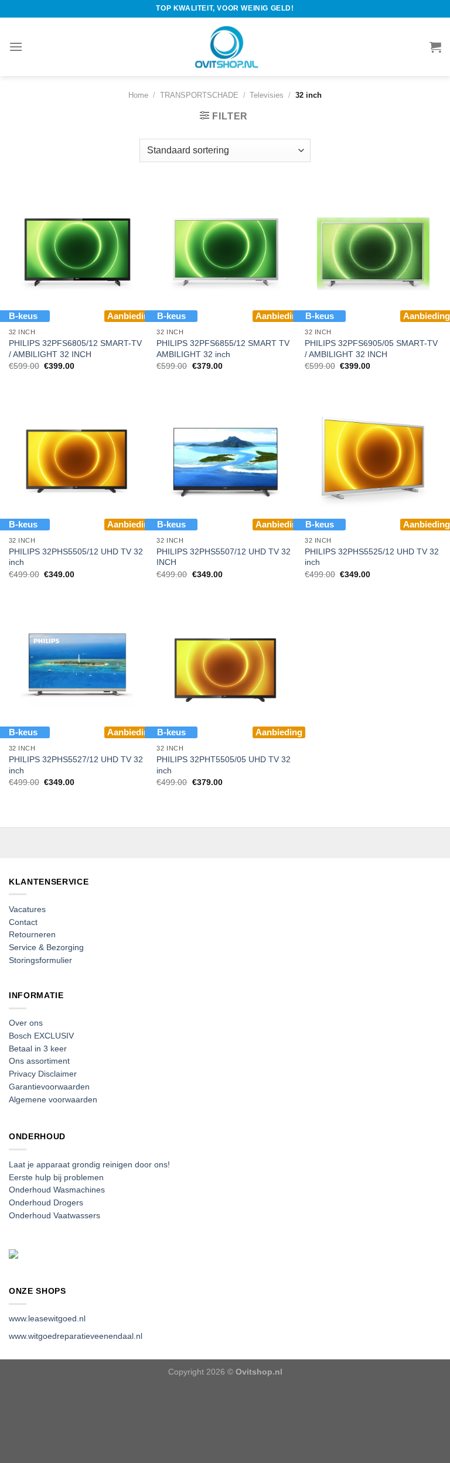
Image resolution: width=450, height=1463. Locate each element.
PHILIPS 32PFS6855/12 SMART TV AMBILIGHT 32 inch (222, 348)
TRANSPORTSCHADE (199, 95)
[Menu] (16, 46)
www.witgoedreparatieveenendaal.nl (75, 1336)
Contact (23, 922)
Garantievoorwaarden (49, 1086)
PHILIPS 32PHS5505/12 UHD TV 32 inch (76, 557)
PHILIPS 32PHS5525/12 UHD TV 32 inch (372, 557)
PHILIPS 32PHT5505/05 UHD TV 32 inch (223, 765)
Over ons (26, 1023)
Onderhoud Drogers (46, 1202)
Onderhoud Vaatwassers (54, 1215)
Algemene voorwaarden (53, 1099)
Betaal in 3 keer (38, 1048)
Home (138, 95)
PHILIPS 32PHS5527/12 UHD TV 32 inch (76, 765)
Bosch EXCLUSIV (41, 1036)
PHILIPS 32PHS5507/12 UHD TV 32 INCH (223, 557)
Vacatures (27, 909)
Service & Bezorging (46, 947)
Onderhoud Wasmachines (57, 1190)
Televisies (267, 95)
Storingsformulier (40, 960)
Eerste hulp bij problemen (56, 1177)
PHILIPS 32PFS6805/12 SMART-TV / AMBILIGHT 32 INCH (75, 348)
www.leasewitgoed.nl (47, 1318)
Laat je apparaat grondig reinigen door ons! (89, 1164)
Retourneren (32, 934)
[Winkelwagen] (435, 47)
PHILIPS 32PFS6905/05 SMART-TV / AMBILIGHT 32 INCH (371, 348)
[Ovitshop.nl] (225, 47)
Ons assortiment (39, 1061)
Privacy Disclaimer (43, 1074)
